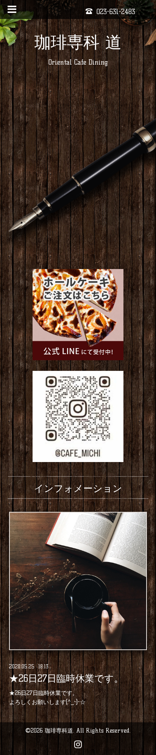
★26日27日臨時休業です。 (66, 678)
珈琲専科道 (59, 730)
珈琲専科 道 (78, 42)
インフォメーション (78, 488)
